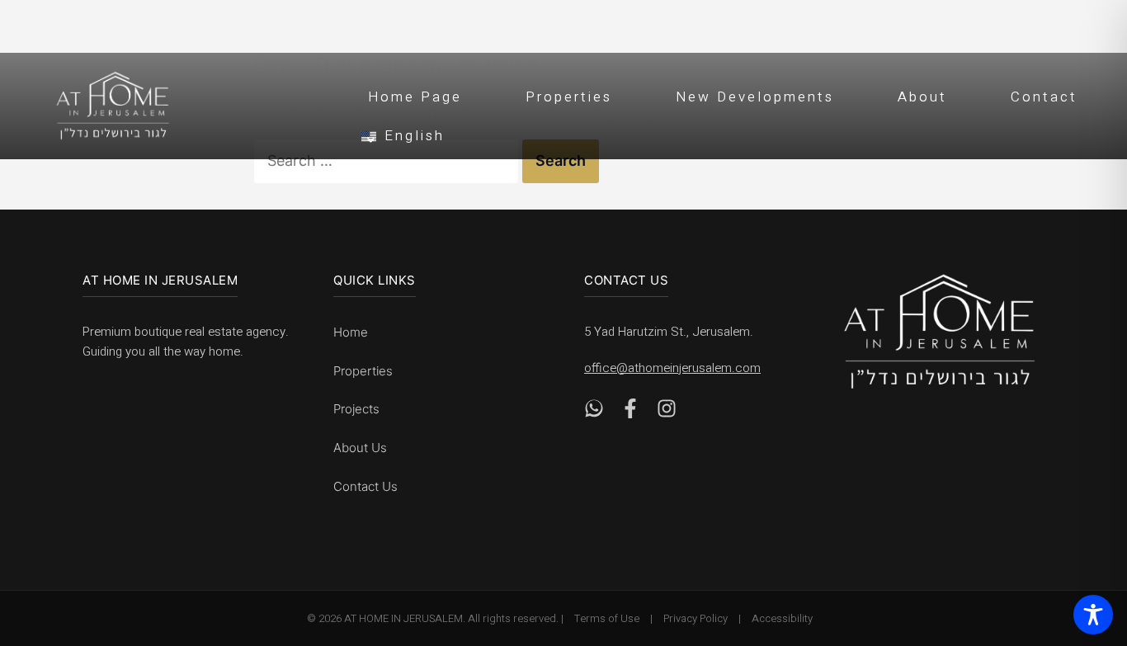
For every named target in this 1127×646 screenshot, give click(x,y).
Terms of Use (606, 618)
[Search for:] (388, 160)
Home (350, 332)
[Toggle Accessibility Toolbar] (1093, 615)
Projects (356, 409)
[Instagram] (667, 412)
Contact (1044, 97)
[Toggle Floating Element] (1087, 540)
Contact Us (365, 486)
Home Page (415, 97)
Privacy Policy (695, 618)
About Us (360, 447)
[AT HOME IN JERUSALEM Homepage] (939, 331)
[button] (733, 133)
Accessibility (782, 618)
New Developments (755, 97)
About (922, 97)
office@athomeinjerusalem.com (672, 368)
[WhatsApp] (594, 412)
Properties (569, 97)
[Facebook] (630, 412)
